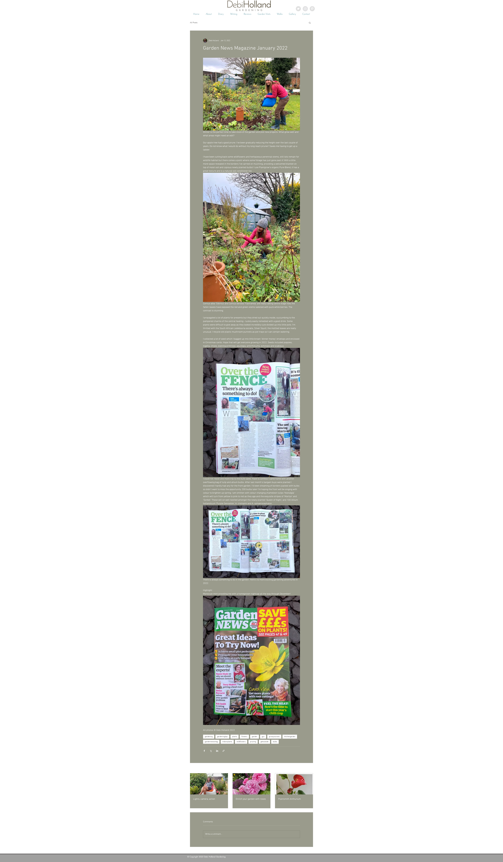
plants (234, 737)
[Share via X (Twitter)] (210, 751)
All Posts (193, 22)
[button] (309, 23)
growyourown (274, 737)
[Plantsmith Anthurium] (294, 783)
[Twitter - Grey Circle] (298, 8)
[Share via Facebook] (204, 751)
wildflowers (241, 742)
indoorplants (227, 742)
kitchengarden (289, 737)
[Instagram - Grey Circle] (305, 8)
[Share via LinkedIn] (217, 751)
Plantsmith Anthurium (289, 799)
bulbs (275, 742)
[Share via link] (223, 751)
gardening (209, 737)
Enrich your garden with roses (251, 799)
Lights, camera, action (204, 799)
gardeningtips (222, 737)
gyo (263, 737)
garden (254, 737)
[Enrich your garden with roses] (251, 783)
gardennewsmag (211, 742)
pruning (253, 742)
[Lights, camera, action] (209, 783)
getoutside (264, 742)
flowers (244, 737)
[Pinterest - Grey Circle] (312, 8)
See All (310, 768)
